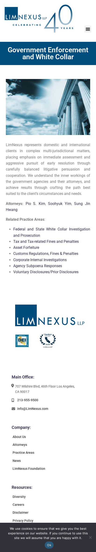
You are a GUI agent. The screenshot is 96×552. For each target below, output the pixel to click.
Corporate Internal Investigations (40, 260)
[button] (87, 29)
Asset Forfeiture (26, 247)
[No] (90, 537)
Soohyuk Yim (59, 203)
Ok (49, 545)
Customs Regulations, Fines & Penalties (45, 253)
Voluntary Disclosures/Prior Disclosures (46, 272)
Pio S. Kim (35, 203)
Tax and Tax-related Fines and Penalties (46, 241)
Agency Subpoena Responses (37, 266)
